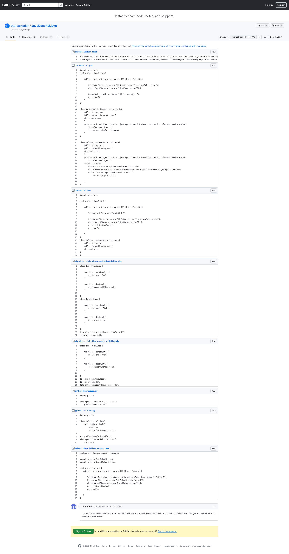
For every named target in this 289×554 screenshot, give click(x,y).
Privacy (112, 546)
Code (12, 37)
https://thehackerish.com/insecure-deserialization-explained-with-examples (169, 46)
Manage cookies (170, 546)
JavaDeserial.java (44, 26)
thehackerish (20, 26)
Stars (47, 37)
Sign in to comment (167, 531)
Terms (104, 546)
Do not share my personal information (195, 546)
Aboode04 (87, 506)
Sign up (281, 4)
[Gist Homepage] (11, 5)
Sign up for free (83, 531)
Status (130, 546)
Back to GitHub (83, 5)
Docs (150, 546)
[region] (144, 58)
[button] (259, 37)
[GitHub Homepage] (79, 546)
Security (121, 546)
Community (140, 546)
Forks (64, 37)
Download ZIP (276, 37)
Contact (157, 546)
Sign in (269, 4)
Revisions (28, 37)
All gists (69, 5)
